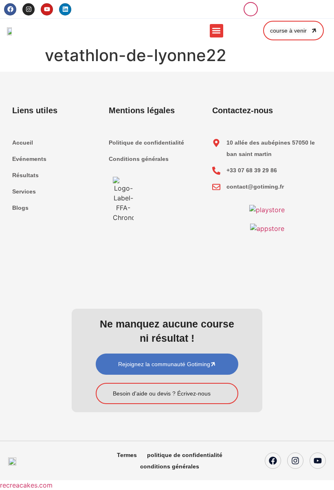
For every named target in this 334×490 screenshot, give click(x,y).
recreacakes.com (26, 485)
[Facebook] (10, 9)
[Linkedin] (65, 9)
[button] (251, 9)
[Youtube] (47, 9)
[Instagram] (28, 9)
